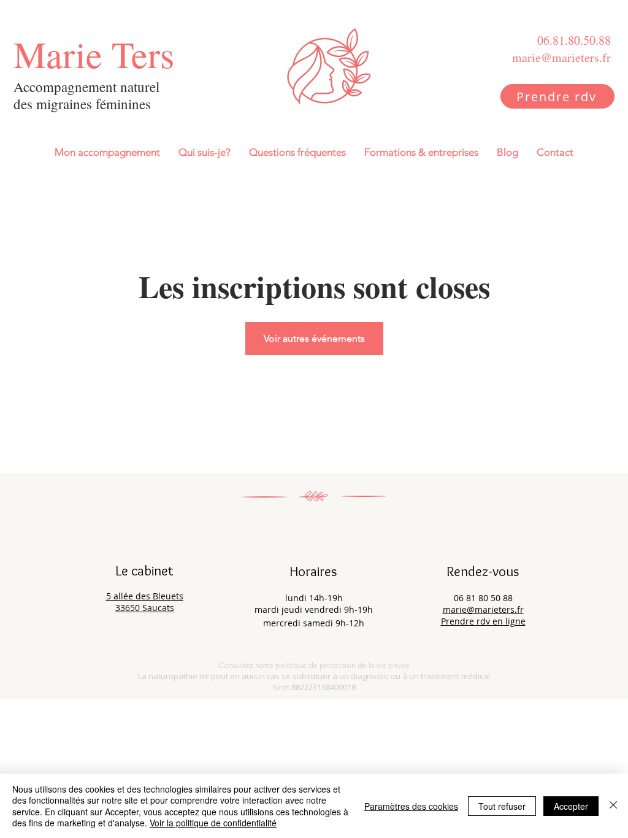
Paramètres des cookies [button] (411, 806)
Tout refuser (502, 806)
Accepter (571, 806)
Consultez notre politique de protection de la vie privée (314, 665)
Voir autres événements (314, 338)
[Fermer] (613, 805)
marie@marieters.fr (483, 609)
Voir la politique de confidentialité (213, 823)
